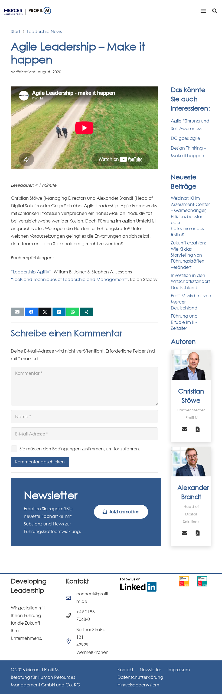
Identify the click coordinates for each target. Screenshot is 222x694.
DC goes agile (185, 138)
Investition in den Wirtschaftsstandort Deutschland (190, 281)
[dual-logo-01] (27, 11)
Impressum (179, 669)
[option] (184, 581)
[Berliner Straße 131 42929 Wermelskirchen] (71, 641)
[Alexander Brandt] (191, 461)
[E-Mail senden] (17, 312)
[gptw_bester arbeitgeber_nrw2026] (184, 581)
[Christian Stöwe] (191, 365)
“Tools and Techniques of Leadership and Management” (69, 279)
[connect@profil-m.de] (71, 597)
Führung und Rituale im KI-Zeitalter (184, 322)
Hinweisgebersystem (138, 684)
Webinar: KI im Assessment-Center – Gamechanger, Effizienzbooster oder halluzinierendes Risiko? (190, 216)
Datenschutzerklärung (140, 677)
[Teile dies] (31, 312)
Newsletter (150, 669)
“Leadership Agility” (31, 272)
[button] (203, 11)
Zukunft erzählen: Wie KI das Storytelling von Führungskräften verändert (188, 255)
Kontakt (125, 669)
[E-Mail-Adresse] (184, 429)
